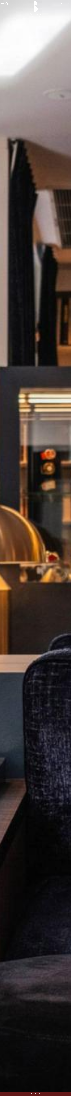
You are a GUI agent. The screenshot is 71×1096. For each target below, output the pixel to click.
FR (67, 3)
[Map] (57, 3)
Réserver (35, 1093)
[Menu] (2, 4)
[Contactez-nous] (62, 3)
